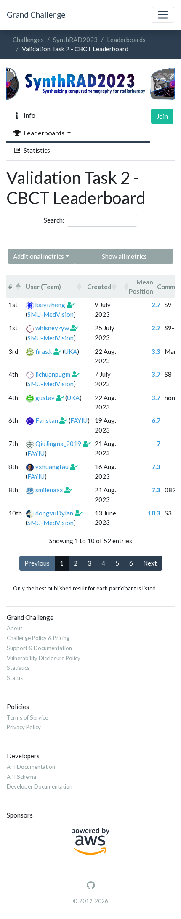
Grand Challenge (36, 14)
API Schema (21, 776)
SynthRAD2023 (75, 39)
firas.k (43, 351)
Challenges (28, 39)
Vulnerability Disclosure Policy (43, 658)
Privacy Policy (24, 727)
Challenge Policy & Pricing (38, 638)
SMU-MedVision (50, 314)
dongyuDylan (54, 513)
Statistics (35, 150)
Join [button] (162, 116)
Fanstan (46, 420)
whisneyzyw (52, 328)
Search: (54, 220)
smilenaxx (49, 490)
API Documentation (31, 766)
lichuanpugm (52, 374)
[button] (18, 286)
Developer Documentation (39, 786)
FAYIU (79, 420)
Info (28, 115)
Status (15, 678)
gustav (45, 397)
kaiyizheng (50, 304)
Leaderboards (126, 39)
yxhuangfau (52, 466)
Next (150, 563)
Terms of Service (27, 717)
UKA (70, 351)
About (14, 628)
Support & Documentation (39, 648)
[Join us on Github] (90, 885)
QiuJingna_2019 (58, 443)
